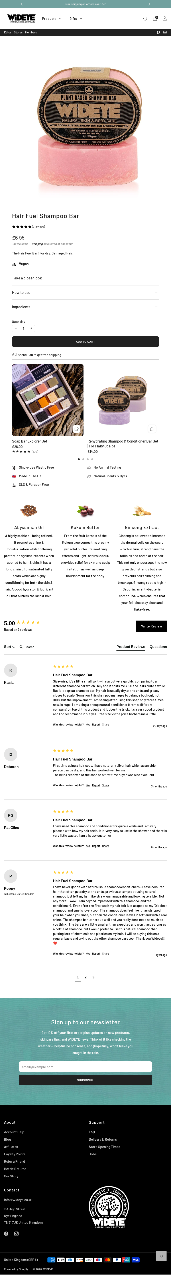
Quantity (18, 322)
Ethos (7, 32)
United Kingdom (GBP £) (21, 1260)
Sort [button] (8, 647)
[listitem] (85, 4)
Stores (18, 32)
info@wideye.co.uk (18, 1199)
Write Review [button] (151, 626)
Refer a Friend (14, 1161)
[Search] (145, 18)
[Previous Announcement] (21, 4)
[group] (27, 623)
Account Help (14, 1132)
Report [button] (96, 724)
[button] (78, 978)
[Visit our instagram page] (165, 32)
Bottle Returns (15, 1168)
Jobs (93, 1154)
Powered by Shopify (16, 1269)
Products (49, 18)
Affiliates (11, 1146)
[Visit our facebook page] (158, 32)
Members (31, 32)
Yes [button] (88, 724)
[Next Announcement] (149, 4)
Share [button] (105, 724)
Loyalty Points (15, 1154)
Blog (7, 1139)
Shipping (37, 244)
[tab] (79, 459)
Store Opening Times (104, 1146)
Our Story (11, 1176)
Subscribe (85, 1080)
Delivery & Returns (103, 1139)
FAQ (92, 1132)
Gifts (73, 18)
